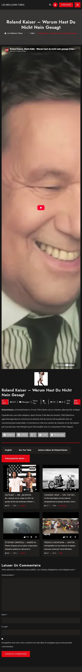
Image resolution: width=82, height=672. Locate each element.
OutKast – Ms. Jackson (18, 495)
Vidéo (32, 33)
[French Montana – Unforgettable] (60, 526)
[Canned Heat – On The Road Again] (60, 478)
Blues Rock (63, 506)
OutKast (23, 506)
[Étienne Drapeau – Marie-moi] (21, 526)
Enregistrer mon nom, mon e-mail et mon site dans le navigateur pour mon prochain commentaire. (37, 645)
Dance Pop (35, 401)
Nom (4, 614)
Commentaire (8, 575)
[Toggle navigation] (77, 4)
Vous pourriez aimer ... (15, 458)
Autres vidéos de (52, 450)
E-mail (5, 627)
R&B (60, 553)
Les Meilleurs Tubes (13, 5)
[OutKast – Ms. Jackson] (21, 478)
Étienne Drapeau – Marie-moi (21, 542)
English (8, 450)
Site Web (76, 401)
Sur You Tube (25, 450)
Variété (22, 553)
